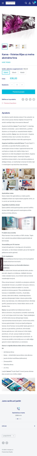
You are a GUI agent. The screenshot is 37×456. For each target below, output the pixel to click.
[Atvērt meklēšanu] (26, 3)
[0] (33, 3)
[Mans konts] (30, 3)
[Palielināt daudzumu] (22, 85)
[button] (9, 103)
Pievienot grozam (18, 92)
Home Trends (6, 62)
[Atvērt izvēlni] (3, 3)
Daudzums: (5, 85)
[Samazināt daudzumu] (12, 85)
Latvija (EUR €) (7, 435)
